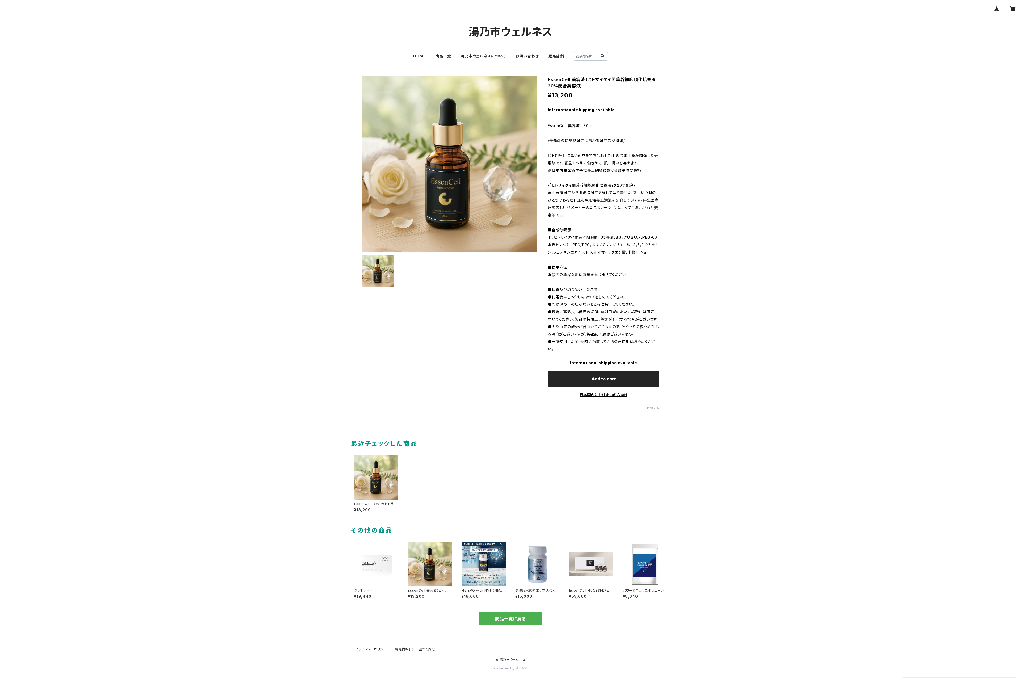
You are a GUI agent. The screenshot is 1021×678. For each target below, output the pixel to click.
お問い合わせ (527, 56)
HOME (419, 56)
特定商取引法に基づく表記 (415, 649)
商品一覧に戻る (510, 618)
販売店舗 (556, 56)
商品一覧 (443, 56)
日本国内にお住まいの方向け (603, 394)
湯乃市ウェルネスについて (483, 56)
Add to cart (604, 379)
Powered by (504, 668)
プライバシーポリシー (371, 649)
